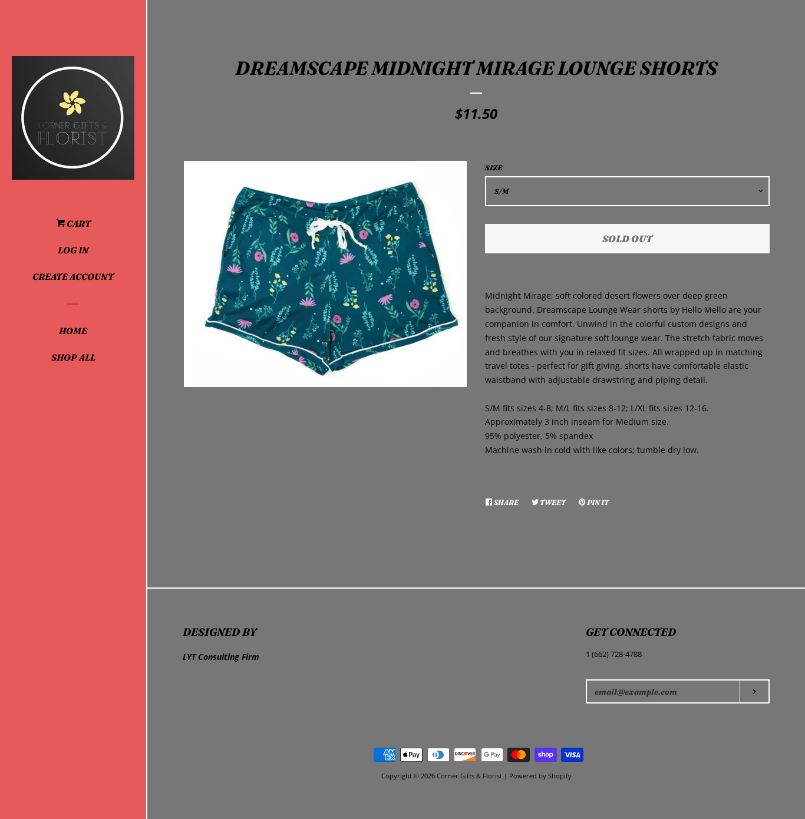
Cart (78, 223)
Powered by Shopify (540, 775)
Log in (73, 250)
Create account (73, 276)
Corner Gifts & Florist (470, 775)
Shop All (73, 357)
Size (493, 167)
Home (73, 330)
